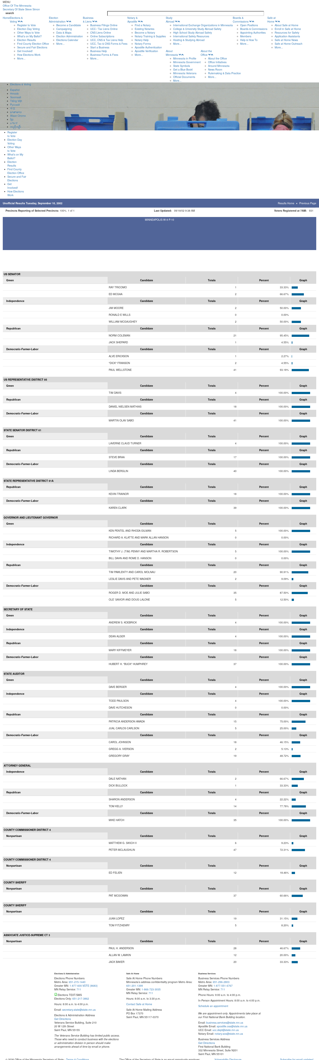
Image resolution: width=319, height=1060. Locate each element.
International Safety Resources (191, 36)
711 (79, 989)
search (10, 13)
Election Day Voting (28, 29)
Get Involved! (25, 51)
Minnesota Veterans (184, 73)
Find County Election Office (33, 43)
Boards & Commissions (240, 19)
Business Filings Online (103, 25)
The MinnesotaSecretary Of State (21, 7)
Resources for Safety (287, 32)
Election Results (26, 40)
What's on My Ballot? (29, 36)
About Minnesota (172, 53)
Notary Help (142, 40)
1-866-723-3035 (151, 989)
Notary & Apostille (132, 19)
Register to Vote (26, 25)
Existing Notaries (144, 29)
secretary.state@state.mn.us (78, 1009)
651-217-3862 (80, 998)
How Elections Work (28, 55)
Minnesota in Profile (184, 58)
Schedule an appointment (213, 1006)
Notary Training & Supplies (150, 36)
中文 (12, 108)
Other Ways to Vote (28, 32)
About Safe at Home (286, 25)
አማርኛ (14, 123)
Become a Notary (145, 32)
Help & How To (249, 40)
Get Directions (62, 1019)
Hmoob (14, 93)
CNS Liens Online (100, 32)
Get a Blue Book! (183, 69)
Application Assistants (287, 36)
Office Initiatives (217, 62)
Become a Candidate (68, 25)
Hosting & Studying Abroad (189, 40)
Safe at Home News (286, 40)
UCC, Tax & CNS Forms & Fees (108, 43)
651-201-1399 (134, 985)
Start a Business (99, 47)
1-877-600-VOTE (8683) (84, 985)
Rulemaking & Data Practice (224, 73)
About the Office (206, 53)
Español (15, 90)
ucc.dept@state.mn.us (225, 1030)
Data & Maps (63, 32)
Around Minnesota (218, 66)
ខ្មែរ (11, 119)
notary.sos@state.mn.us (228, 1033)
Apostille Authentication (148, 47)
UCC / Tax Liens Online (104, 29)
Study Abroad (170, 19)
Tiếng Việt (16, 101)
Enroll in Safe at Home (288, 29)
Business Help (98, 51)
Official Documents (184, 77)
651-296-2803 (221, 982)
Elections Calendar (67, 40)
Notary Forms (143, 43)
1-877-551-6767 (223, 985)
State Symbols (181, 66)
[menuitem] (29, 38)
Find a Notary (143, 25)
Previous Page (307, 203)
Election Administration (57, 19)
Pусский (15, 104)
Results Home (286, 203)
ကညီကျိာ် (15, 127)
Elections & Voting (16, 19)
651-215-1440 (77, 982)
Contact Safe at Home (139, 1004)
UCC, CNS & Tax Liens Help (106, 40)
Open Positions (249, 25)
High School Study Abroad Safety (192, 32)
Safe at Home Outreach (288, 43)
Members (245, 36)
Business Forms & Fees (104, 55)
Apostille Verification (146, 51)
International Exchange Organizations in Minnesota (203, 25)
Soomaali (15, 97)
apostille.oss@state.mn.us (231, 1026)
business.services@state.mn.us (224, 1022)
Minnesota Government (187, 62)
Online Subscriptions (102, 36)
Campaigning (64, 29)
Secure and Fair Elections (32, 47)
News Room (215, 69)
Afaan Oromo (18, 115)
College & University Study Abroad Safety (197, 29)
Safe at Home (271, 19)
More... (21, 58)
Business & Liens (88, 19)
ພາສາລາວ (16, 112)
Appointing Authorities (253, 32)
